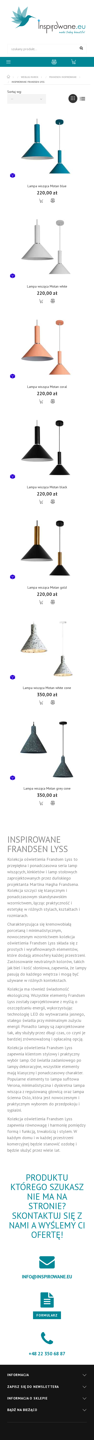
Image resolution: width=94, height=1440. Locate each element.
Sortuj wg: (14, 92)
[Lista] (82, 98)
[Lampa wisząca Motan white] (47, 247)
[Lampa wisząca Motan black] (47, 448)
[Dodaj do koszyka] (41, 200)
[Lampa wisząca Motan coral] (47, 348)
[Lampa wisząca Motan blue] (47, 147)
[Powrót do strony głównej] (9, 77)
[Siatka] (72, 98)
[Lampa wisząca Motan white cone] (47, 649)
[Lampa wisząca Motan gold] (47, 548)
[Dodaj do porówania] (52, 200)
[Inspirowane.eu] (47, 20)
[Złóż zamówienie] (76, 61)
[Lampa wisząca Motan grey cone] (47, 749)
